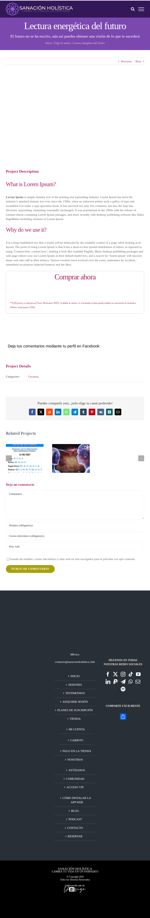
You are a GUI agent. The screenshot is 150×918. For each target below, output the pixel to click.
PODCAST (75, 819)
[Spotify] (123, 689)
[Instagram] (123, 674)
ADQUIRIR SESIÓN (75, 701)
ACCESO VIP (75, 787)
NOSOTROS (75, 759)
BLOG (75, 810)
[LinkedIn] (108, 681)
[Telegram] (123, 681)
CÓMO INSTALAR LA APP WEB (76, 800)
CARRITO (76, 740)
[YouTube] (138, 674)
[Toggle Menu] (141, 9)
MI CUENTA (77, 729)
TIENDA (75, 718)
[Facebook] (107, 674)
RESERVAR (75, 836)
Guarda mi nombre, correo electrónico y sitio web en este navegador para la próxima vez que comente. (73, 559)
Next (138, 61)
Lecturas (33, 376)
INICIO (75, 676)
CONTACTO (75, 827)
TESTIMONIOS (75, 693)
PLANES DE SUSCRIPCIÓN (75, 710)
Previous (126, 61)
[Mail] (138, 681)
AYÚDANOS (77, 770)
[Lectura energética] (71, 458)
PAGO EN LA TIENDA (76, 751)
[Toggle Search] (133, 9)
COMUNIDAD (75, 778)
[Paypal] (115, 681)
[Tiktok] (130, 674)
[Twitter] (115, 674)
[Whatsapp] (131, 681)
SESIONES (75, 684)
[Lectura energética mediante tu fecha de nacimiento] (25, 458)
